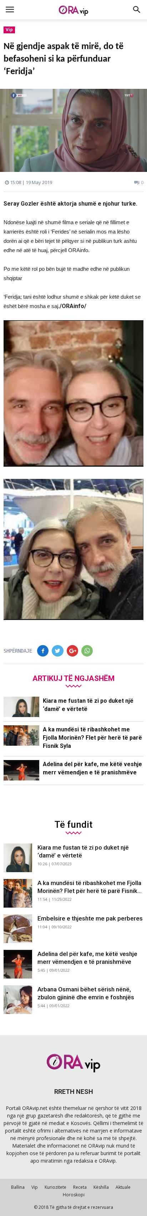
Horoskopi (74, 1195)
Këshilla (101, 1187)
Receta (80, 1187)
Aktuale (123, 1187)
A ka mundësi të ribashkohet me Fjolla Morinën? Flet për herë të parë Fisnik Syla (92, 737)
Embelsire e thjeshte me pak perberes (90, 918)
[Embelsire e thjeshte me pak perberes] (18, 928)
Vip (9, 30)
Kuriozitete (55, 1187)
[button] (137, 9)
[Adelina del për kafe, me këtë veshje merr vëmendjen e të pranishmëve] (21, 770)
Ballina (18, 1187)
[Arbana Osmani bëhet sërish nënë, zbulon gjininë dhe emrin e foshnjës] (18, 999)
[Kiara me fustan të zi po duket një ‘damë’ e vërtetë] (21, 707)
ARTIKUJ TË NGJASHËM (73, 678)
